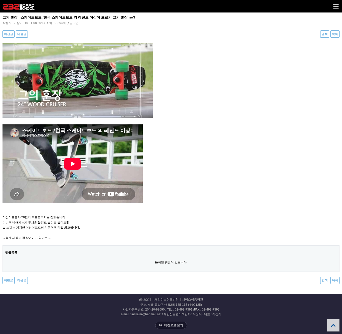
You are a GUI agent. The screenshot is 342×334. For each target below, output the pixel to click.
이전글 (8, 34)
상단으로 (333, 325)
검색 (325, 34)
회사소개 (145, 299)
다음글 (21, 34)
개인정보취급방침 (166, 299)
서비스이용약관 (192, 299)
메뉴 (335, 6)
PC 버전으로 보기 (171, 325)
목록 (335, 34)
